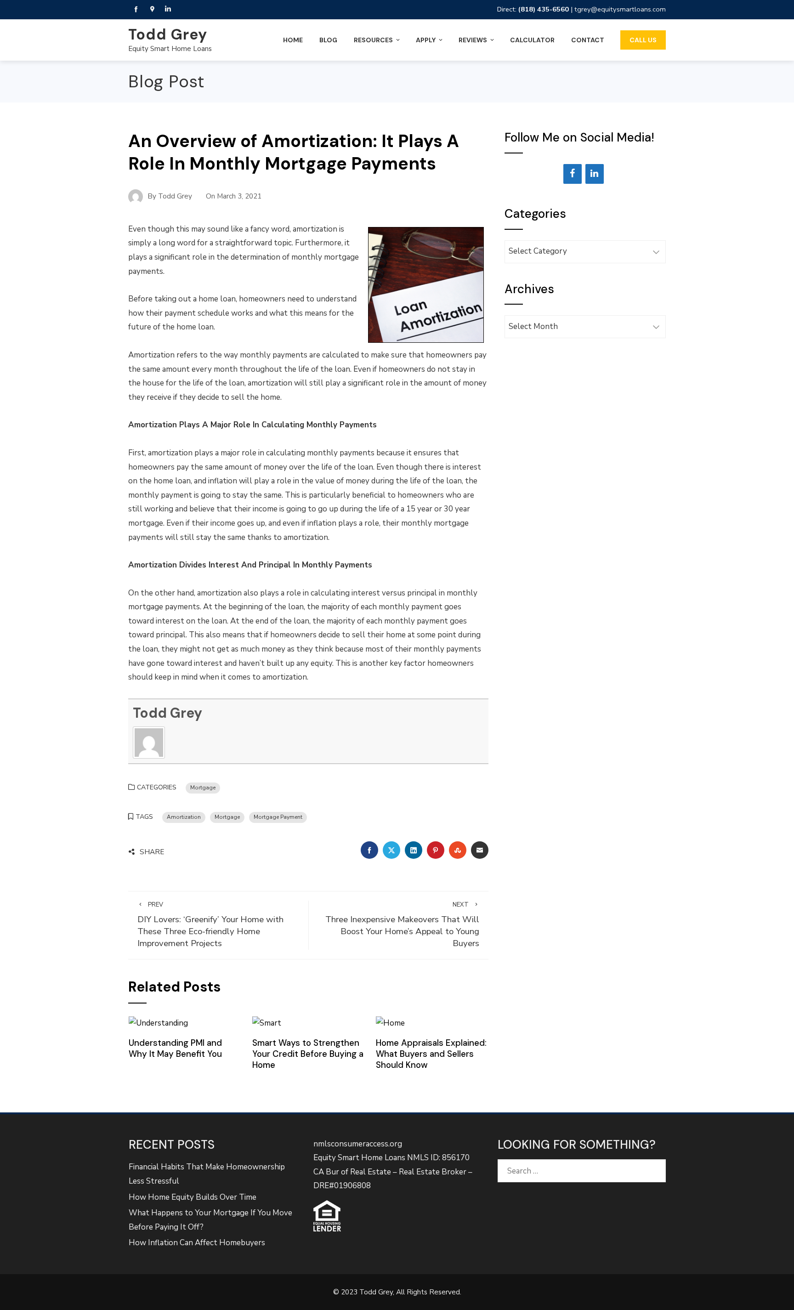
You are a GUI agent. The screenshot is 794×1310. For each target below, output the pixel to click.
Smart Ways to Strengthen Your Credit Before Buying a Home (307, 1054)
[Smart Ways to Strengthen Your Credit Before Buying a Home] (266, 1023)
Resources (373, 40)
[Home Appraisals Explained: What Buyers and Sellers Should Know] (390, 1023)
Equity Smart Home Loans (170, 48)
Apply (426, 40)
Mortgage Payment (278, 817)
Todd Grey (167, 34)
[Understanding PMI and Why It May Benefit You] (158, 1023)
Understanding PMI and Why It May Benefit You (175, 1048)
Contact (587, 40)
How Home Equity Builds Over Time (192, 1197)
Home (293, 40)
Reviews (473, 40)
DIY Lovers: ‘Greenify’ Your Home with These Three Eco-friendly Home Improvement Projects (210, 925)
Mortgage (203, 787)
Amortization (184, 817)
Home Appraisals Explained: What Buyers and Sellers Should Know (431, 1054)
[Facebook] (572, 174)
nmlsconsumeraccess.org (357, 1144)
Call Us (643, 40)
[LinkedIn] (594, 174)
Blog (328, 40)
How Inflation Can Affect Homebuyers (197, 1242)
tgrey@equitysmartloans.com (620, 9)
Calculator (532, 40)
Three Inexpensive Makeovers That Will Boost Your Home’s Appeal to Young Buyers (402, 925)
